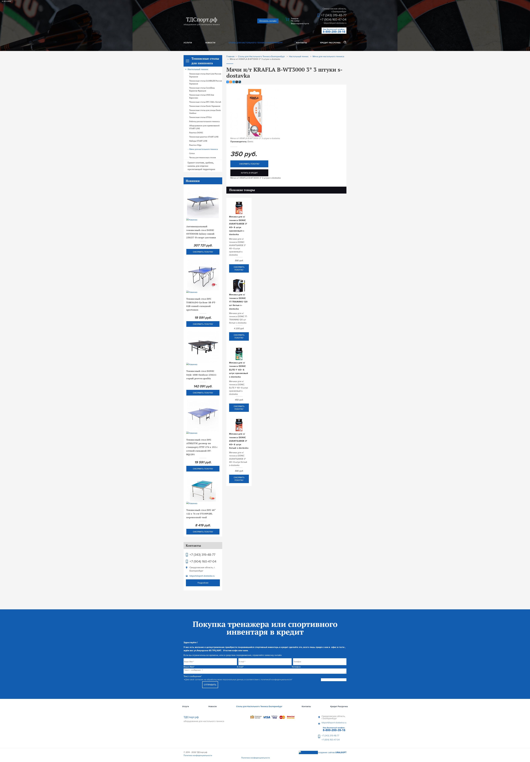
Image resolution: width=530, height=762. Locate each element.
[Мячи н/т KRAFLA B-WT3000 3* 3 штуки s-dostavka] (254, 136)
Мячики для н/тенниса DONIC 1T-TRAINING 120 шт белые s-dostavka (238, 301)
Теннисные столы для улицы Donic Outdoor (205, 111)
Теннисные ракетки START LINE (203, 137)
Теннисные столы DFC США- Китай (205, 102)
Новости (210, 42)
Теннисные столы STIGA (200, 117)
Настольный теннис (198, 69)
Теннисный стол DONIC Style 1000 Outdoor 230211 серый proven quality (201, 375)
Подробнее (203, 583)
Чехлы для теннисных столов (202, 157)
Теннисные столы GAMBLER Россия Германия (205, 82)
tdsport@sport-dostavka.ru (202, 576)
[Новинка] (202, 219)
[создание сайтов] (308, 752)
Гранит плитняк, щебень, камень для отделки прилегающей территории (201, 166)
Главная (230, 56)
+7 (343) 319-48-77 (333, 15)
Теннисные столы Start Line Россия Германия (205, 75)
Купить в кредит (249, 173)
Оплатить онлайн (267, 21)
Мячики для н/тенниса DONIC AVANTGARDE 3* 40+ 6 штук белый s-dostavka (239, 441)
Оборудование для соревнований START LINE (204, 127)
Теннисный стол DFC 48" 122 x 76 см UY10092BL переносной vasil (201, 514)
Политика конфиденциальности (198, 755)
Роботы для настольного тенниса (204, 121)
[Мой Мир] (233, 82)
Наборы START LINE (198, 141)
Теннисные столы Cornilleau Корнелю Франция (202, 89)
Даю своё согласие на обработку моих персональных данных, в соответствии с (238, 679)
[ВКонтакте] (227, 82)
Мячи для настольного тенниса (203, 149)
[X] (236, 82)
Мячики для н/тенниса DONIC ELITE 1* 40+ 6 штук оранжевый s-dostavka (238, 369)
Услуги (188, 42)
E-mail (240, 666)
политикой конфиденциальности (276, 679)
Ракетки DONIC (196, 132)
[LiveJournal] (240, 82)
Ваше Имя (189, 666)
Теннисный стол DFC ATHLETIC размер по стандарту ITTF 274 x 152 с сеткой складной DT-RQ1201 (202, 447)
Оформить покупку (203, 252)
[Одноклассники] (230, 82)
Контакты (301, 42)
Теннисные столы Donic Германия (204, 106)
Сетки (192, 153)
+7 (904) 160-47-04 (333, 20)
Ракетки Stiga (195, 145)
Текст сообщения (193, 676)
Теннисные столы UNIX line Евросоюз (201, 96)
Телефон (296, 666)
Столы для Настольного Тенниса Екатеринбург (256, 42)
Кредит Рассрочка (330, 42)
